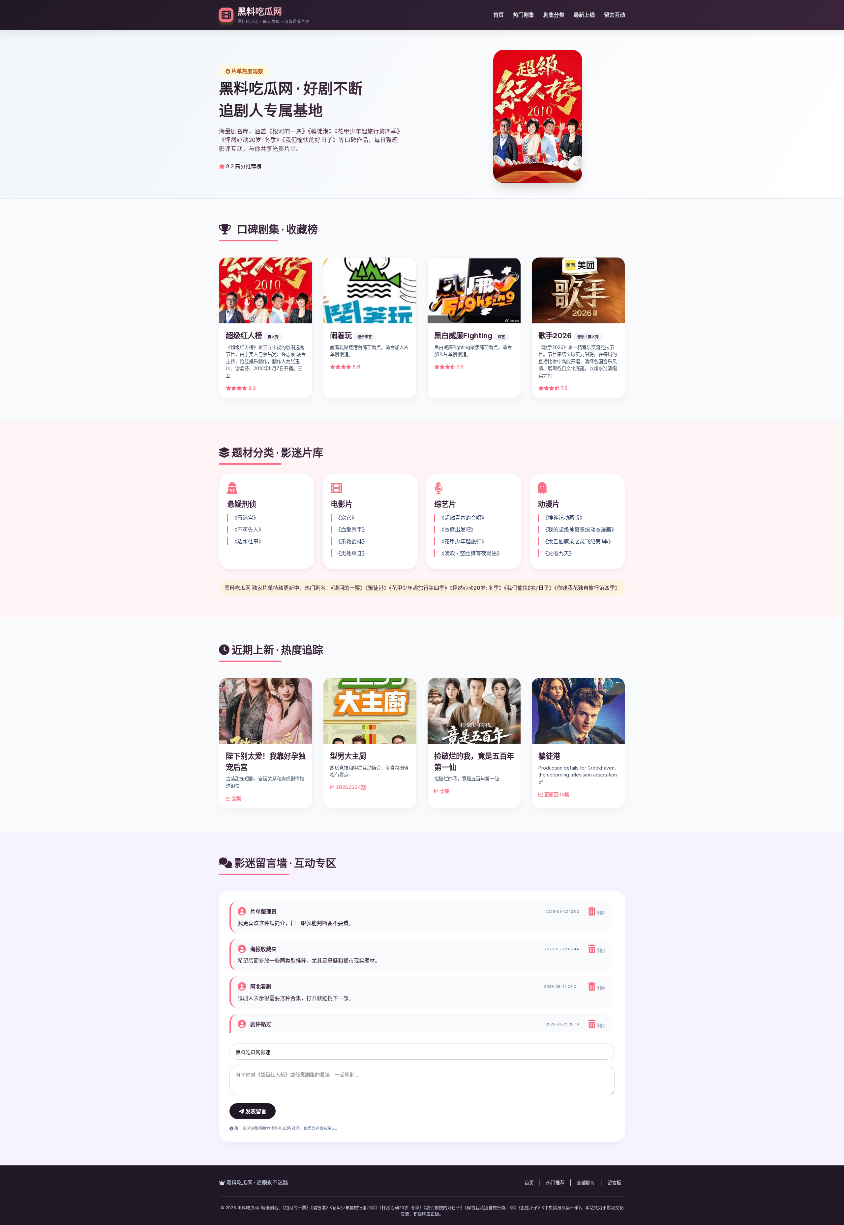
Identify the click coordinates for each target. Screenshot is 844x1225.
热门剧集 (523, 15)
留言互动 (614, 15)
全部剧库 (586, 1182)
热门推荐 (555, 1182)
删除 (600, 913)
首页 (498, 15)
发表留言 (255, 1111)
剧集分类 (553, 15)
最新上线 (584, 15)
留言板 (614, 1182)
